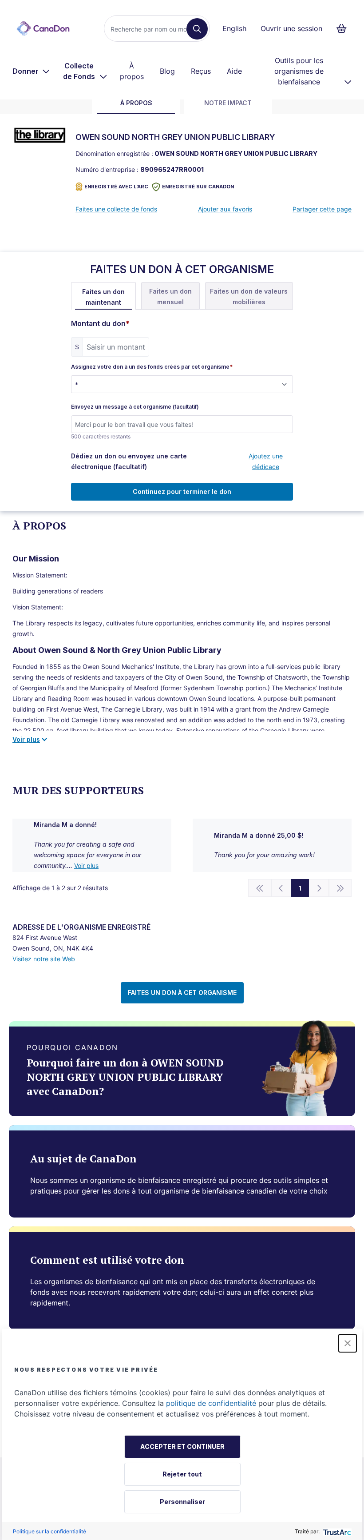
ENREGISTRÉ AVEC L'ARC (116, 186)
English (234, 28)
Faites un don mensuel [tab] (170, 296)
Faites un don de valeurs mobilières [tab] (249, 296)
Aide (234, 71)
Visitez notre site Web (43, 959)
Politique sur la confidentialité (49, 1531)
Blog (167, 71)
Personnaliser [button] (182, 1501)
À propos (132, 71)
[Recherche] (197, 29)
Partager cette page (322, 209)
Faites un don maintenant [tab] (103, 297)
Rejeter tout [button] (182, 1474)
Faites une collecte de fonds (116, 209)
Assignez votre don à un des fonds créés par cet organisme (152, 367)
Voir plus (86, 865)
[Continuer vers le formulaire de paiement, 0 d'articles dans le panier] (344, 28)
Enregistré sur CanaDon (198, 186)
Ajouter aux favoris (225, 209)
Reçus (201, 71)
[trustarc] (336, 1531)
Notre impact (228, 103)
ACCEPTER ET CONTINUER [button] (182, 1446)
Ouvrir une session (291, 28)
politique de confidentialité (211, 1403)
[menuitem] (31, 71)
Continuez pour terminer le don (182, 491)
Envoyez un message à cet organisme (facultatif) (135, 407)
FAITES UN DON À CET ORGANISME (182, 992)
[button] (347, 1343)
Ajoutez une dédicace (266, 461)
